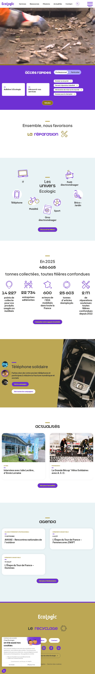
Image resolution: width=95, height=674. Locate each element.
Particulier (75, 72)
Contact (69, 4)
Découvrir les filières (47, 229)
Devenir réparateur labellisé (65, 85)
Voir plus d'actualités (47, 485)
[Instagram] (44, 648)
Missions (46, 4)
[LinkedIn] (58, 648)
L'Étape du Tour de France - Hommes (19, 566)
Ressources (34, 4)
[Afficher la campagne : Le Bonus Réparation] (5, 364)
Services (22, 4)
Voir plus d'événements (47, 581)
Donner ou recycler (62, 81)
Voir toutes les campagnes (23, 389)
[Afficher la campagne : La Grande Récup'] (5, 373)
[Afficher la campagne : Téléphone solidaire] (5, 382)
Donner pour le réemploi (63, 94)
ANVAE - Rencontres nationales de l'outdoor (23, 541)
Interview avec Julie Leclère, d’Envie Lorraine (19, 471)
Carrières (41, 640)
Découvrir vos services (34, 90)
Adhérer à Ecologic (12, 89)
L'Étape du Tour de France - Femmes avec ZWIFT (67, 541)
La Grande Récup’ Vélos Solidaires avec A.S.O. (70, 471)
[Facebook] (51, 648)
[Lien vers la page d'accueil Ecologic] (8, 4)
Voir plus (47, 103)
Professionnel (61, 72)
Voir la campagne (20, 382)
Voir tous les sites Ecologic (46, 656)
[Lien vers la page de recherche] (78, 4)
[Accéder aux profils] (90, 4)
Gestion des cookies (54, 664)
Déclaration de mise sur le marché (67, 90)
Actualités (58, 4)
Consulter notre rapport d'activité (47, 322)
